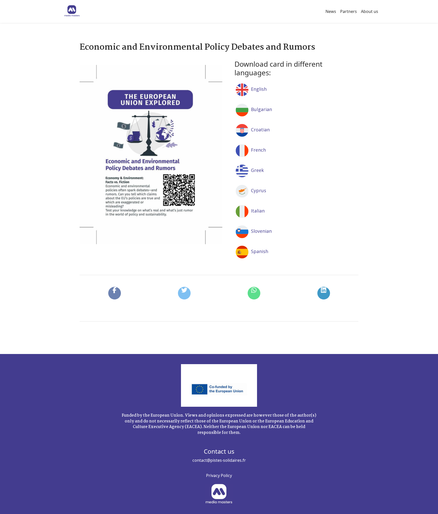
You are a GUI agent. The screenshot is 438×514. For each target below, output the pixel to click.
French (258, 150)
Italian (257, 211)
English (258, 89)
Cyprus (258, 190)
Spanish (259, 251)
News (330, 11)
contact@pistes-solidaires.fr (219, 460)
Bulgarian (261, 109)
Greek (257, 170)
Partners (348, 11)
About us (369, 11)
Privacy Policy (219, 475)
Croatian (260, 130)
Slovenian (261, 231)
